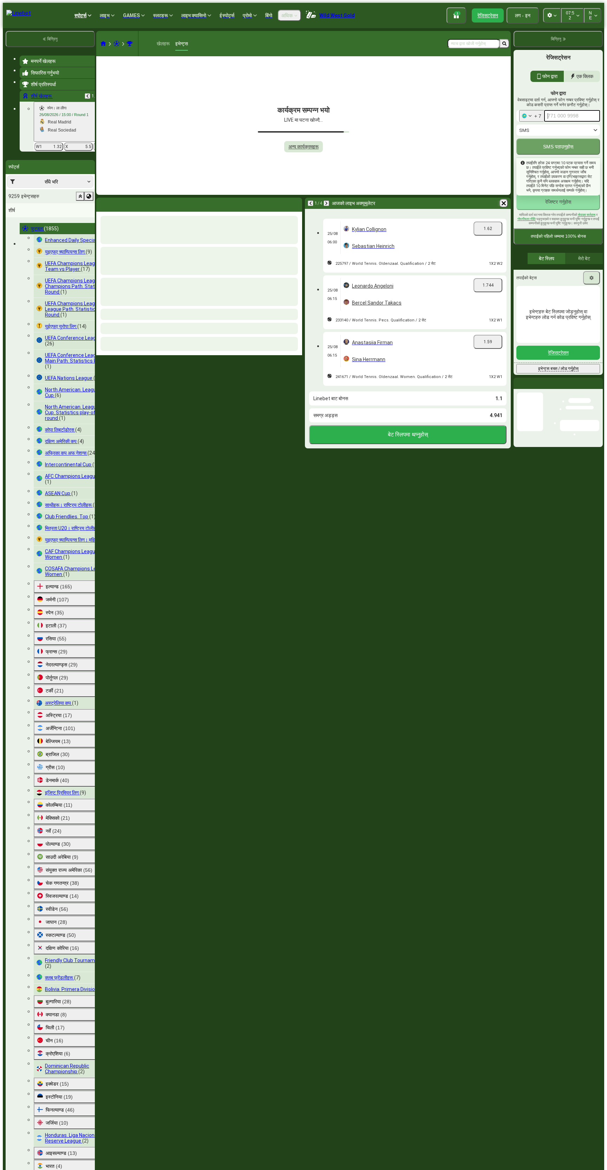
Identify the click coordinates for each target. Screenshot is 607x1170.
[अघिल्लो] (87, 96)
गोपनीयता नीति (526, 234)
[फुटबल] (116, 44)
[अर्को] (120, 203)
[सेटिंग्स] (591, 293)
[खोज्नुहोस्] (504, 43)
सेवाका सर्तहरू (586, 230)
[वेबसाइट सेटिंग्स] (552, 15)
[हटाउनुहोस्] (295, 203)
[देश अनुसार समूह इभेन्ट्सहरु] (88, 196)
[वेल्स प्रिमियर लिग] (129, 44)
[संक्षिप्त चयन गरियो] (80, 196)
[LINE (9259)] (103, 44)
